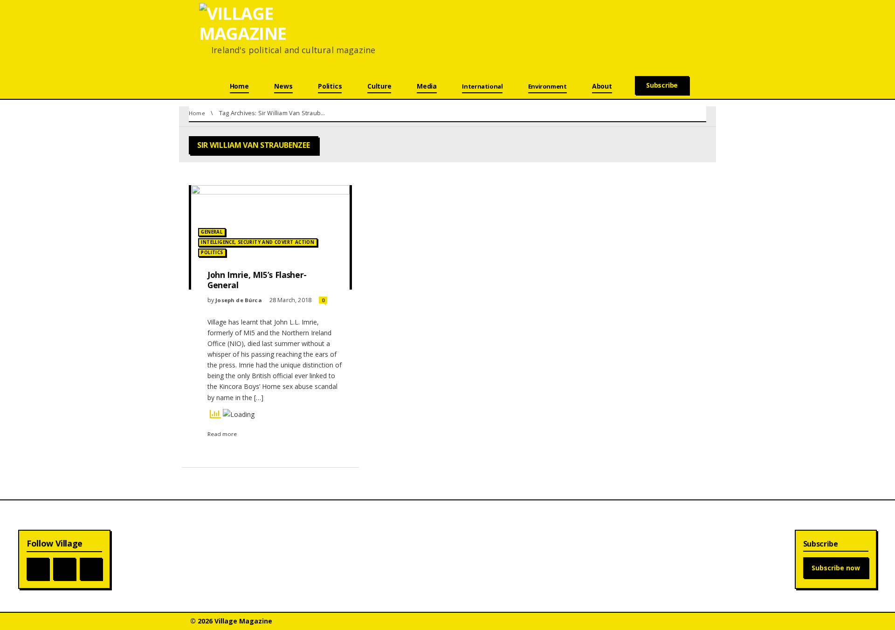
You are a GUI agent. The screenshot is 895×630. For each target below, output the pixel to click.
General (211, 232)
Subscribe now (836, 567)
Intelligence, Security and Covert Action (257, 242)
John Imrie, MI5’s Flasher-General (257, 280)
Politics (212, 252)
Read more (222, 433)
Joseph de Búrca (238, 300)
